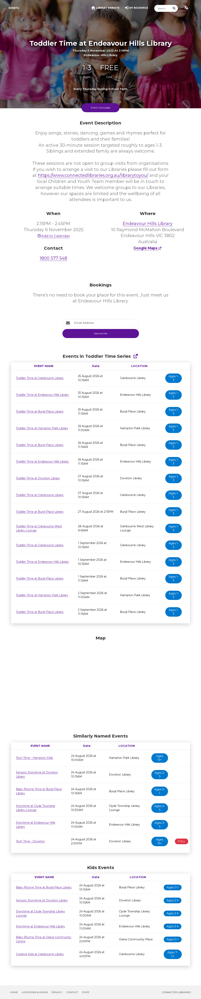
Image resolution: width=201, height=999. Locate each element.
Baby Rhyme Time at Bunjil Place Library (44, 887)
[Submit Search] (174, 8)
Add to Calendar (55, 236)
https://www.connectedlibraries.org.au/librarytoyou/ (93, 175)
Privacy (57, 992)
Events (14, 7)
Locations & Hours (35, 992)
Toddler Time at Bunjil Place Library (40, 411)
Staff (85, 992)
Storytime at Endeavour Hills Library (40, 926)
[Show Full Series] (135, 356)
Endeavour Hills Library (148, 223)
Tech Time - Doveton (30, 841)
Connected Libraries (176, 992)
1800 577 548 (53, 258)
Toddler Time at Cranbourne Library (40, 378)
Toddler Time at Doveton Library (38, 478)
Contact (72, 992)
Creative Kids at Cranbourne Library (40, 954)
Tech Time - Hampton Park (34, 758)
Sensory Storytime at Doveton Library (42, 900)
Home (14, 992)
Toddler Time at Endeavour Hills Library (42, 395)
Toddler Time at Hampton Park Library (42, 428)
